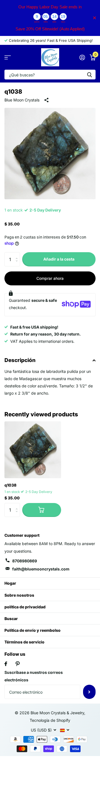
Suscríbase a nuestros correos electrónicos (33, 676)
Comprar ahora (50, 278)
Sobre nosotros (19, 595)
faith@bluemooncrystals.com (40, 569)
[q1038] (32, 449)
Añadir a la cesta (58, 259)
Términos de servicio (24, 642)
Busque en (89, 74)
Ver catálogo (7, 57)
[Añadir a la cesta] (41, 510)
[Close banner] (94, 18)
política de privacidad (25, 606)
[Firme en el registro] (82, 57)
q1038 (10, 485)
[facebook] (5, 664)
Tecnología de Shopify (50, 720)
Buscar (11, 618)
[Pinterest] (18, 663)
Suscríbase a (89, 692)
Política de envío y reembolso (32, 630)
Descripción (20, 360)
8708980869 (24, 560)
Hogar (10, 583)
